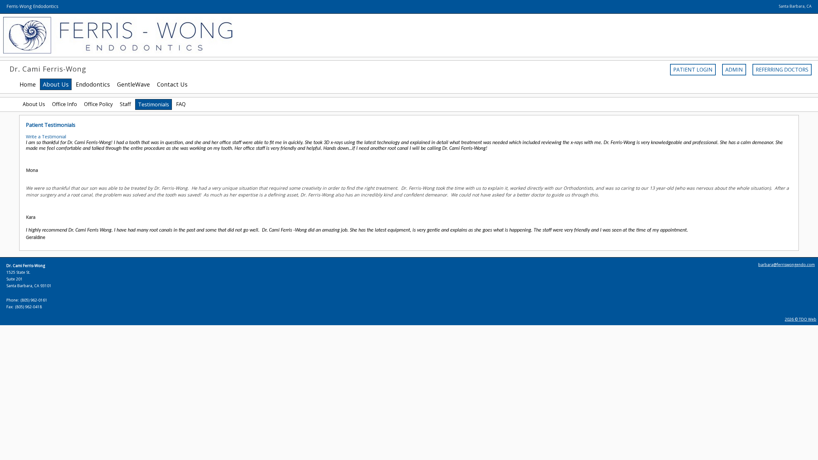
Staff (125, 104)
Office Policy (98, 104)
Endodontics (93, 84)
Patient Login (693, 69)
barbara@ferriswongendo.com (786, 264)
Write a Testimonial (46, 137)
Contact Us (172, 84)
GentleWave (133, 84)
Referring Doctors (782, 69)
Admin (734, 69)
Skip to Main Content (21, 3)
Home (27, 84)
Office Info (64, 104)
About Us (34, 104)
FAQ (181, 104)
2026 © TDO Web (800, 319)
